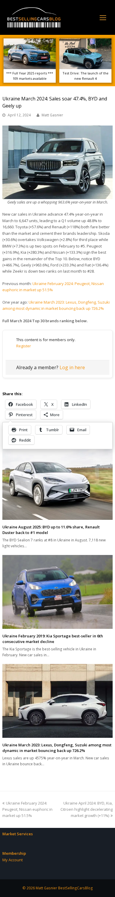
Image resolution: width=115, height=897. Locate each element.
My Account (12, 859)
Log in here (72, 367)
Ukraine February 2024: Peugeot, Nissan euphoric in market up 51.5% (27, 809)
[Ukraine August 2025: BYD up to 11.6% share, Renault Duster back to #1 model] (57, 483)
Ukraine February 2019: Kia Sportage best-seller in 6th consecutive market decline (52, 638)
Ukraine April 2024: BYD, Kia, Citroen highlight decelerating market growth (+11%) (86, 809)
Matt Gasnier (52, 115)
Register (23, 346)
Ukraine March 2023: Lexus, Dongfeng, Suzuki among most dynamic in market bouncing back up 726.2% (56, 747)
